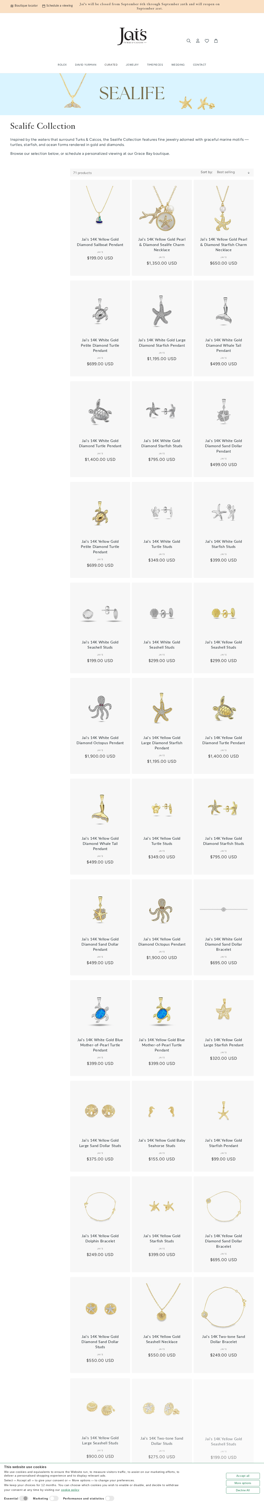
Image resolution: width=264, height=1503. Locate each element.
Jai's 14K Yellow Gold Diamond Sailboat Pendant (100, 242)
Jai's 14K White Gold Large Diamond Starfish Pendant (162, 342)
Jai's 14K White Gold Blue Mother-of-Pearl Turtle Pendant (100, 1045)
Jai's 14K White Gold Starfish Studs (223, 544)
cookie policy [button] (70, 1489)
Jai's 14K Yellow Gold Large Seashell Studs (100, 1440)
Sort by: (207, 172)
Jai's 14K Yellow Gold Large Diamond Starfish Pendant (161, 743)
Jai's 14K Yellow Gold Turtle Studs (161, 841)
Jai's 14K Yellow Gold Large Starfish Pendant (224, 1042)
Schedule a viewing (59, 5)
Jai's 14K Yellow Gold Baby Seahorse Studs (161, 1143)
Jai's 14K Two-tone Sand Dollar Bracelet (223, 1339)
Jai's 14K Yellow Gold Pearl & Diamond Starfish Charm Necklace (223, 245)
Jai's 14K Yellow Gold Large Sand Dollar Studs (100, 1143)
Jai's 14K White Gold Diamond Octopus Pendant (100, 740)
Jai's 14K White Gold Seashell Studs (100, 645)
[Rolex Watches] (236, 41)
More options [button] (243, 1483)
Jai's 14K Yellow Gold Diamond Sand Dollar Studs (100, 1342)
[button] (111, 65)
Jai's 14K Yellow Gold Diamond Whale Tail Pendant (100, 844)
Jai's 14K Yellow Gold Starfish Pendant (223, 1143)
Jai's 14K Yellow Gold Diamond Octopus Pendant (162, 942)
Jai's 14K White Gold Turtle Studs (162, 544)
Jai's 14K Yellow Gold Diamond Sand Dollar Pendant (100, 945)
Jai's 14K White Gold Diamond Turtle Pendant (100, 443)
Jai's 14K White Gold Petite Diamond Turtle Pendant (100, 345)
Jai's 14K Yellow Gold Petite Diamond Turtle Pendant (100, 547)
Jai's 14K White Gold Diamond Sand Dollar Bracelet (223, 945)
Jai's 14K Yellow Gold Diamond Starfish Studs (223, 841)
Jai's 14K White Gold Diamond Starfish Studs (161, 443)
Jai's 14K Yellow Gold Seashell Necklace (161, 1339)
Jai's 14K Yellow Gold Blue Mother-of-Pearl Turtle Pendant (162, 1045)
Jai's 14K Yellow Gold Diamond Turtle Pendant (223, 740)
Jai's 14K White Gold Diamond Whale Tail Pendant (223, 345)
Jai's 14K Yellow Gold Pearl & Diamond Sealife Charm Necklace (161, 245)
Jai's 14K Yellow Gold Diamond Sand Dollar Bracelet (223, 1241)
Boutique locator (26, 5)
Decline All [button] (243, 1490)
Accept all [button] (243, 1475)
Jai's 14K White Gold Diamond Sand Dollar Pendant (223, 446)
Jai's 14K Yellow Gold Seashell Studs (223, 645)
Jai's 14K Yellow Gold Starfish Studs (161, 1238)
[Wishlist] (206, 40)
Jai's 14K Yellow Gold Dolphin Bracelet (100, 1238)
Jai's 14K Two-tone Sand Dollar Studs (161, 1440)
